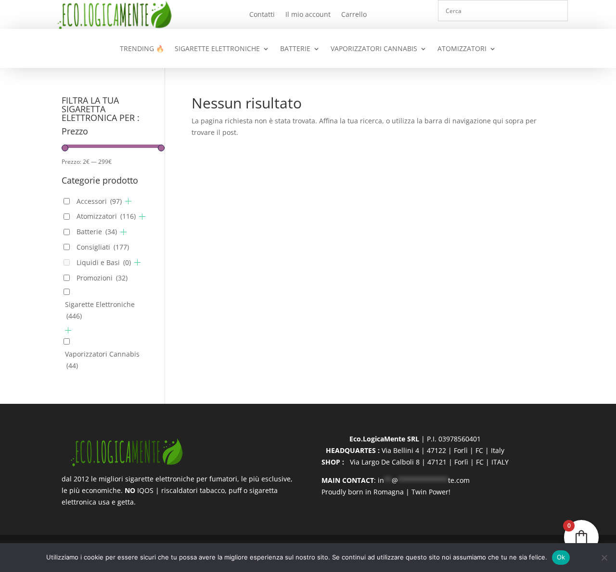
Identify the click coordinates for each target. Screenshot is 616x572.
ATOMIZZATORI (462, 49)
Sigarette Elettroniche (100, 310)
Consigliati (103, 247)
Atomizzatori (106, 216)
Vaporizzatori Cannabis (102, 359)
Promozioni (102, 277)
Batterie (97, 231)
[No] (604, 557)
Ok (561, 557)
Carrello (354, 15)
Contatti (262, 15)
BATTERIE (295, 49)
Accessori (99, 201)
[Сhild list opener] (128, 201)
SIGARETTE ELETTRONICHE (217, 49)
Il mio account (308, 15)
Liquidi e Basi (104, 262)
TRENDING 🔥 (142, 49)
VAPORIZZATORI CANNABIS (374, 49)
